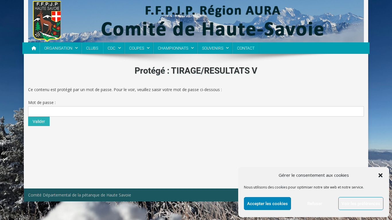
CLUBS (92, 48)
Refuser (314, 203)
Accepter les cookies (267, 203)
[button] (380, 175)
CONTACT (246, 48)
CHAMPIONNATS (173, 48)
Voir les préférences (360, 203)
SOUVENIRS (212, 48)
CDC (111, 48)
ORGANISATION (58, 48)
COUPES (136, 48)
